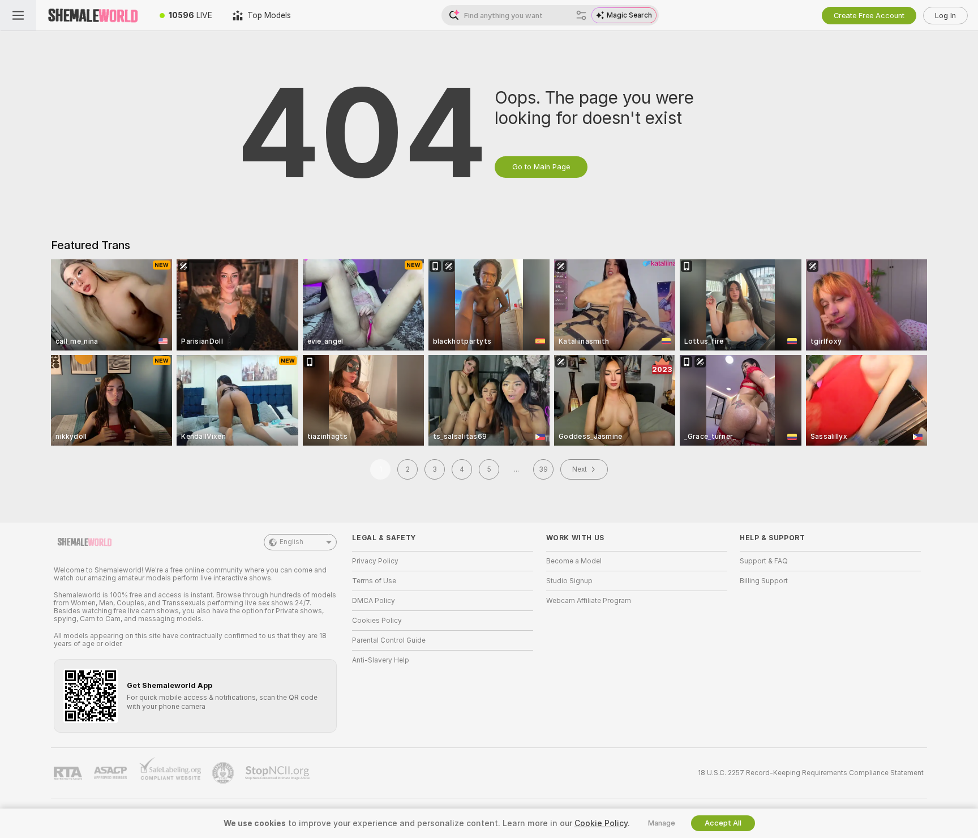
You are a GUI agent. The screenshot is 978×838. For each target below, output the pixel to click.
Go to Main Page (541, 167)
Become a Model (574, 561)
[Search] (581, 15)
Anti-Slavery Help (380, 660)
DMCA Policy (373, 601)
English (291, 542)
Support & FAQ (764, 561)
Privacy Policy (375, 561)
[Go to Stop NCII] (278, 773)
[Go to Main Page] (92, 15)
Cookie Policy (601, 823)
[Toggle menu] (18, 15)
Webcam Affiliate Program (588, 601)
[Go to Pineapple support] (224, 773)
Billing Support (764, 581)
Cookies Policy (377, 621)
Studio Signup (569, 581)
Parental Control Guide (389, 640)
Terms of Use (374, 581)
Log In (945, 15)
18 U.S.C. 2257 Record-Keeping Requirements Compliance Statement (811, 773)
